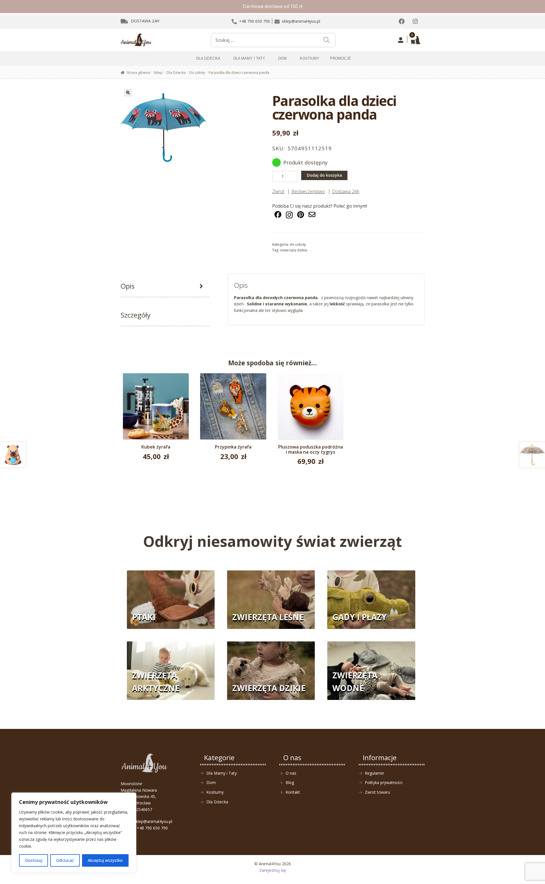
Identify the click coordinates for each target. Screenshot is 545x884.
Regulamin (374, 773)
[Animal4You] (136, 40)
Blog (290, 782)
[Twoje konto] (400, 40)
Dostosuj (33, 860)
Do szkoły (197, 72)
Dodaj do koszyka (324, 175)
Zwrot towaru (377, 792)
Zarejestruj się (272, 870)
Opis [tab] (128, 286)
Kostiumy (215, 792)
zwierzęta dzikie (293, 250)
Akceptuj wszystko (105, 860)
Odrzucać (65, 860)
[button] (128, 93)
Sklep (158, 72)
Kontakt (293, 792)
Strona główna (138, 72)
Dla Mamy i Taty (221, 773)
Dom (211, 782)
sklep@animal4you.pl (153, 821)
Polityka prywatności (384, 782)
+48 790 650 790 (152, 828)
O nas (291, 773)
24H (145, 21)
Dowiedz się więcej (156, 409)
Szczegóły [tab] (135, 315)
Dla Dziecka (176, 72)
